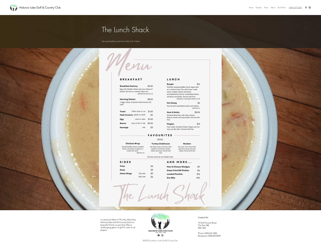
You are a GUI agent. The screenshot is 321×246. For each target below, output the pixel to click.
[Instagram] (309, 7)
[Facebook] (306, 7)
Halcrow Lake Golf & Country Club (40, 7)
